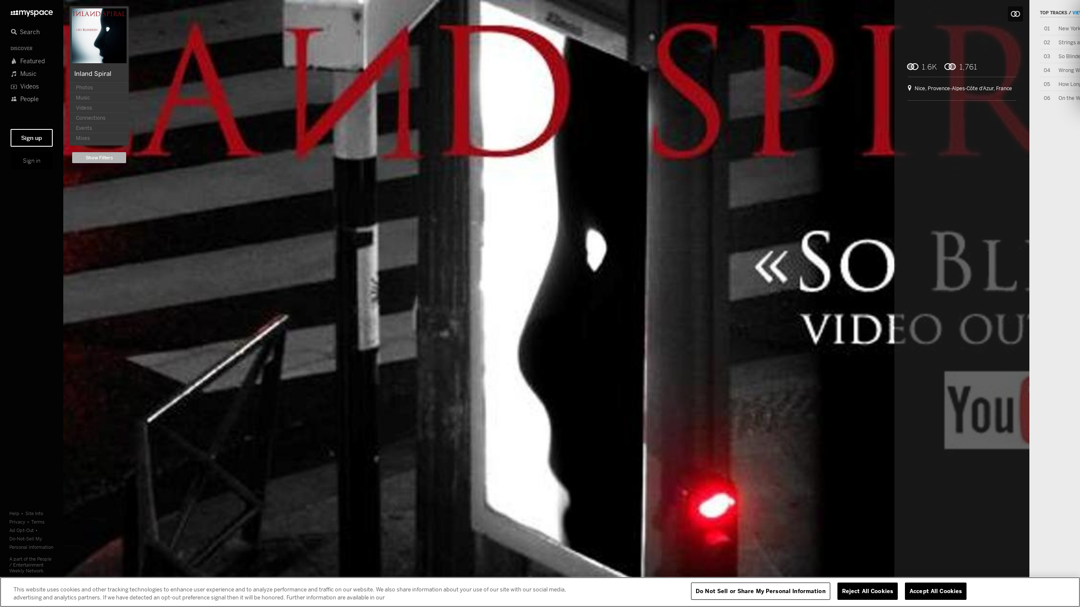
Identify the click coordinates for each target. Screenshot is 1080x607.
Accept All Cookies (936, 591)
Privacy (17, 521)
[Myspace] (32, 11)
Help (14, 513)
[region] (540, 592)
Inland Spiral (92, 73)
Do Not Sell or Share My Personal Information (761, 591)
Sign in (31, 160)
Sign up (31, 138)
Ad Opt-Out (21, 530)
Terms (38, 521)
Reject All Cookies (867, 591)
